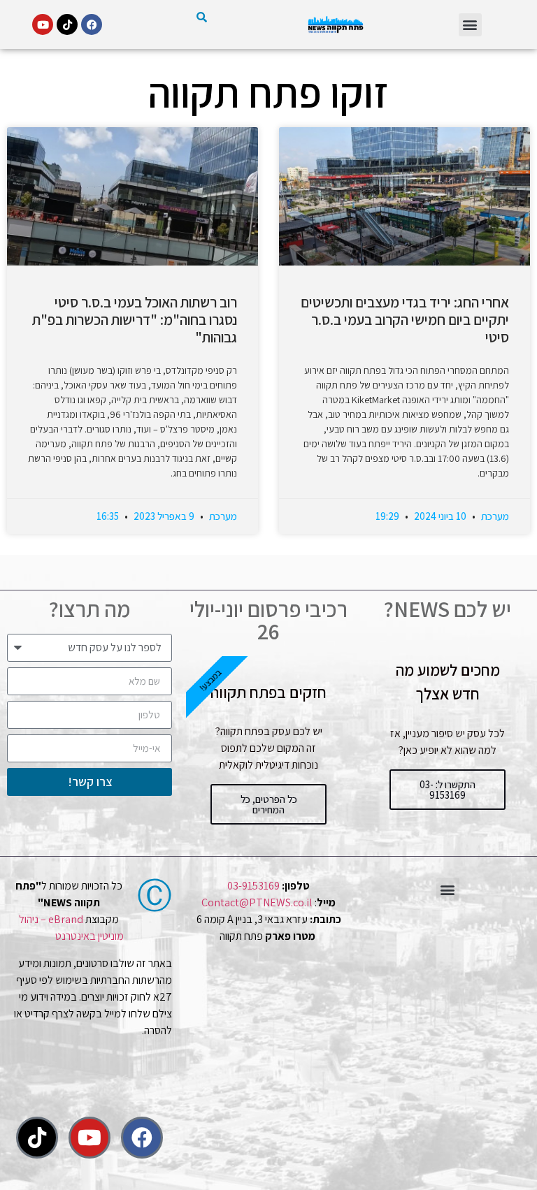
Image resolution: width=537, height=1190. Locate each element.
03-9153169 (253, 885)
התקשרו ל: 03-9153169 (447, 789)
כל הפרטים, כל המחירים (269, 804)
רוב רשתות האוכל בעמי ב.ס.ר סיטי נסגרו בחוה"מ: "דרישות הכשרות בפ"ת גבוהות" (134, 320)
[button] (470, 24)
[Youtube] (42, 24)
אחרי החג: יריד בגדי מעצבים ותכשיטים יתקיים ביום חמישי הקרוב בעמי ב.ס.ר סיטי (405, 320)
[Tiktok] (67, 24)
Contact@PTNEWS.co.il (257, 902)
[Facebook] (91, 24)
